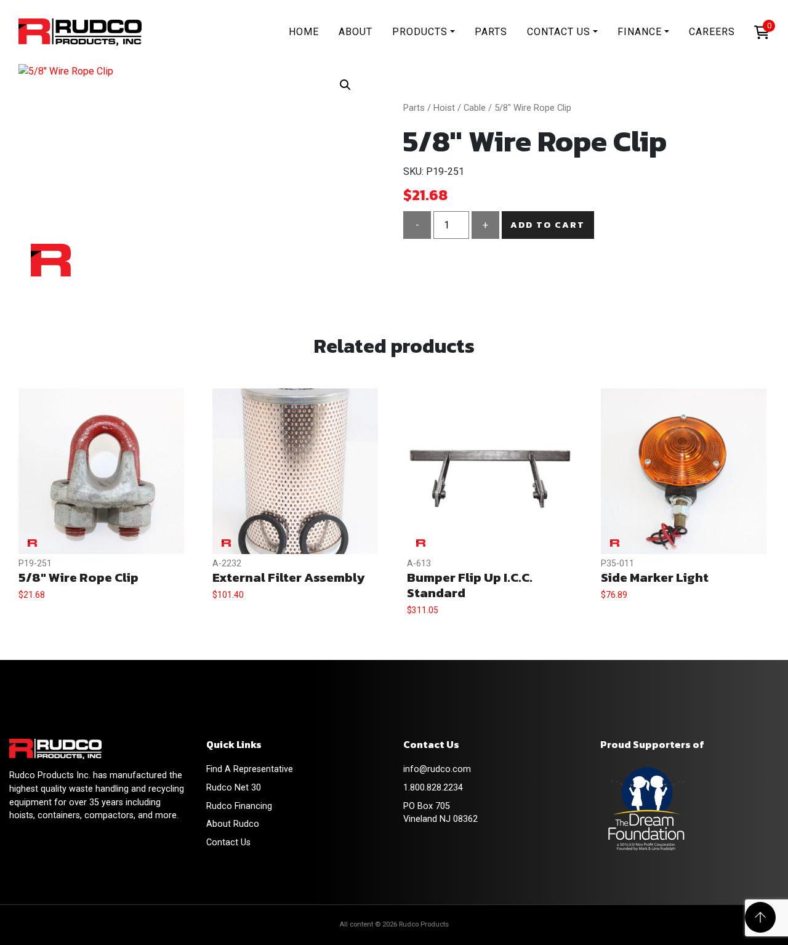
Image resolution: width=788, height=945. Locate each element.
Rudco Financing (239, 806)
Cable (475, 107)
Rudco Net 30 (233, 787)
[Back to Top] (760, 917)
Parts (491, 32)
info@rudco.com (437, 769)
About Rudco (232, 824)
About (355, 32)
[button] (345, 85)
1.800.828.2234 (433, 787)
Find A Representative (249, 769)
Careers (712, 32)
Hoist (444, 107)
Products (420, 32)
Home (304, 32)
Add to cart (547, 224)
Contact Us (558, 32)
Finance (639, 32)
